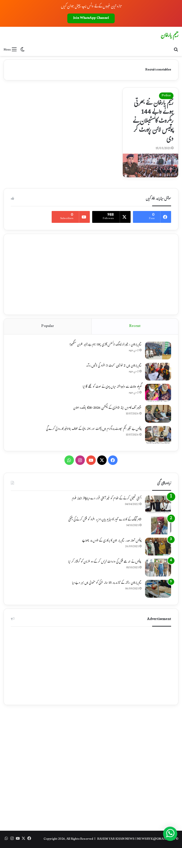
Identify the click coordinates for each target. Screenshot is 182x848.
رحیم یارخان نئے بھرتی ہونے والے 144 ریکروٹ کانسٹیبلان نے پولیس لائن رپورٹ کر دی (153, 121)
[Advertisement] (91, 274)
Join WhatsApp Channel (91, 18)
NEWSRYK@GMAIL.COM (156, 839)
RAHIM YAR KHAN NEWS (116, 839)
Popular (47, 326)
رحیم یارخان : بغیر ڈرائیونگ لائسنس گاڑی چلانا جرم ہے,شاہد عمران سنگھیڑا (105, 344)
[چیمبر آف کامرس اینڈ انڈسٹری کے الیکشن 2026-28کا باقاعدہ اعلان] (158, 414)
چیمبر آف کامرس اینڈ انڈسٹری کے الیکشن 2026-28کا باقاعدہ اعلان (107, 408)
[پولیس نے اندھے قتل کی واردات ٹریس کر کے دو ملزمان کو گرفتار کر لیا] (158, 568)
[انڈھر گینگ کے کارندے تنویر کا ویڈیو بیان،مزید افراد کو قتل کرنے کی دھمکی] (158, 525)
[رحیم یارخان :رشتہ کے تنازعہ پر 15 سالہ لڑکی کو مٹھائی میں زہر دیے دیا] (158, 589)
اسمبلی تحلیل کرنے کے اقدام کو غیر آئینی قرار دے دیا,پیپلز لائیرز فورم (106, 498)
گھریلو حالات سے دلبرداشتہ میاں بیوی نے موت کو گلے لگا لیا (112, 387)
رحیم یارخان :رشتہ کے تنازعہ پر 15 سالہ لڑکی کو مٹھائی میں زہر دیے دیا (106, 583)
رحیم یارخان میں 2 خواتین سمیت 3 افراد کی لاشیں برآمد (113, 366)
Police (166, 95)
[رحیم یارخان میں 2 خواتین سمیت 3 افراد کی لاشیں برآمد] (158, 371)
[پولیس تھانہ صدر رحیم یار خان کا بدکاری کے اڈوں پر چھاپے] (158, 546)
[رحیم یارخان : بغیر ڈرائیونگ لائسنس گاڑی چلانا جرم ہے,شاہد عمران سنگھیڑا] (158, 350)
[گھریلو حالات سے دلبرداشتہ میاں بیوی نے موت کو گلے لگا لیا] (158, 393)
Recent (135, 326)
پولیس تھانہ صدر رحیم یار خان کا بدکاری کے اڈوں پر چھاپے (111, 540)
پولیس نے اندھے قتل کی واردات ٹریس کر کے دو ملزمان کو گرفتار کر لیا (104, 562)
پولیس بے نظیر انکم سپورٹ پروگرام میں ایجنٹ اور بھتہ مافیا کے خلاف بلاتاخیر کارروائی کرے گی (93, 429)
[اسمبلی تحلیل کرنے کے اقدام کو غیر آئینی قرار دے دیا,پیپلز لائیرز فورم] (158, 504)
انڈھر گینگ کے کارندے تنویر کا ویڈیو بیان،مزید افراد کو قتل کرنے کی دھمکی (104, 519)
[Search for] (176, 50)
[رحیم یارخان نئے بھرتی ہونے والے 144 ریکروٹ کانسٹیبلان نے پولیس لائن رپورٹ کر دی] (150, 165)
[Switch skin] (22, 50)
